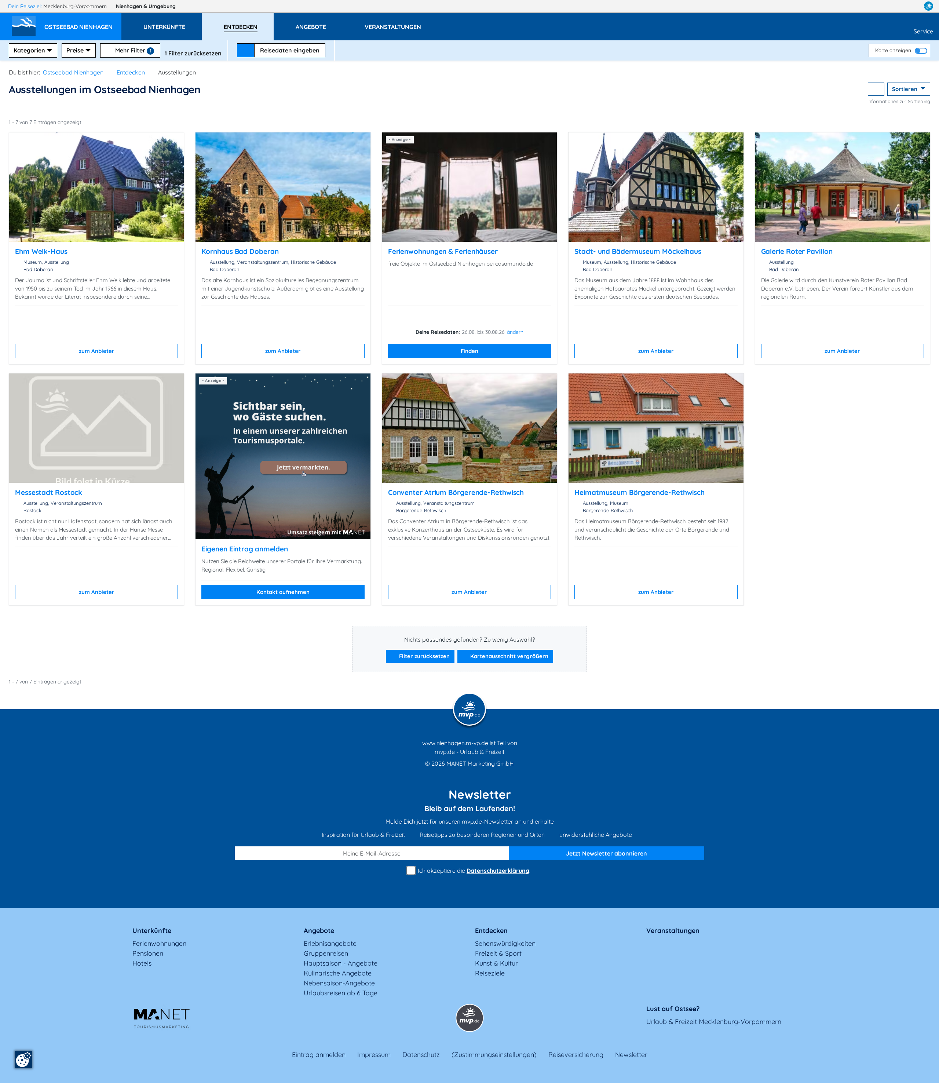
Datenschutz (421, 1054)
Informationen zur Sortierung (898, 101)
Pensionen (147, 953)
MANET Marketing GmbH (480, 763)
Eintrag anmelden (319, 1054)
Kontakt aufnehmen (283, 591)
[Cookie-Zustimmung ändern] (23, 1059)
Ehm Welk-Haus (41, 251)
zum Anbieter (96, 350)
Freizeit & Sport (498, 953)
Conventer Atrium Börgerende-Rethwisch (456, 492)
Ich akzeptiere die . (473, 870)
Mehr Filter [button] (132, 50)
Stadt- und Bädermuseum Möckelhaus (637, 251)
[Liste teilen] (876, 89)
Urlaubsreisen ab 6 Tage (340, 993)
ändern (515, 332)
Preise (75, 50)
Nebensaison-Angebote (339, 983)
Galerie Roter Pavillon (797, 251)
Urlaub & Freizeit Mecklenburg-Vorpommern (713, 1021)
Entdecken (131, 72)
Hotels (141, 963)
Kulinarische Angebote (338, 973)
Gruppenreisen (326, 953)
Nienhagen (146, 6)
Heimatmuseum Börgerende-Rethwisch (639, 492)
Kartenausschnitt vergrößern (508, 656)
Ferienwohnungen (159, 943)
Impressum (374, 1054)
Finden (469, 350)
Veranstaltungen (672, 930)
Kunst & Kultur (496, 963)
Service (923, 31)
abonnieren (606, 853)
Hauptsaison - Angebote (340, 963)
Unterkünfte (151, 930)
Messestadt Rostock (48, 492)
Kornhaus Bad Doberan (239, 251)
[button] (82, 23)
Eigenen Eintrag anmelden (244, 548)
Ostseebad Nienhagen (73, 72)
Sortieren (905, 88)
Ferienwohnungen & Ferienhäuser (443, 251)
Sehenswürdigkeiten (505, 943)
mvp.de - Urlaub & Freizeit (469, 751)
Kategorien (29, 50)
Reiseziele (490, 973)
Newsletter (631, 1054)
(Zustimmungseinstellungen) (494, 1054)
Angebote (319, 930)
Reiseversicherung (575, 1054)
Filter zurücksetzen (424, 656)
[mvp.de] (928, 6)
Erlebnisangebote (330, 943)
